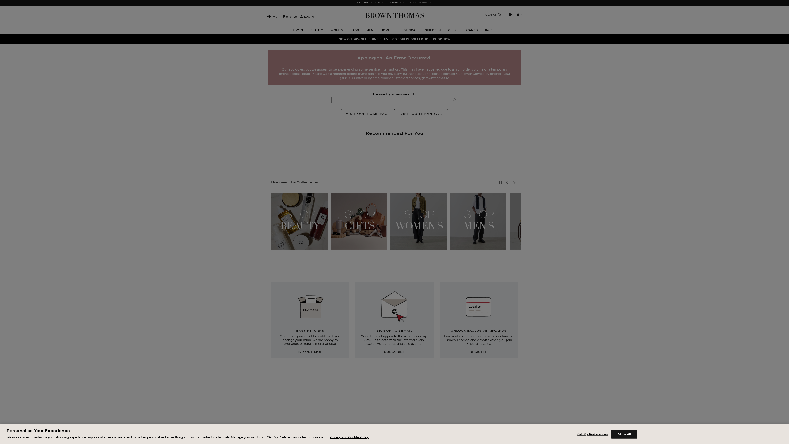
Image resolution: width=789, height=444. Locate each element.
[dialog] (394, 434)
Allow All (624, 434)
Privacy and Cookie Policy (349, 437)
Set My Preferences (592, 434)
